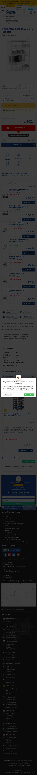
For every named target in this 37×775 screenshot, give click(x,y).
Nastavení (8, 395)
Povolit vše (28, 395)
